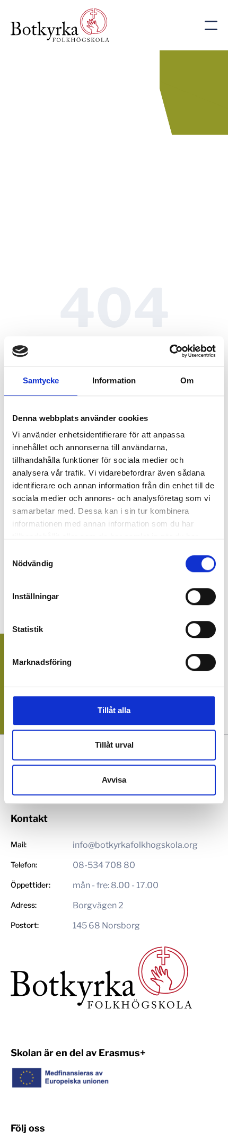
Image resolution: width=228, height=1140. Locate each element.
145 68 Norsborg (106, 925)
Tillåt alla (114, 710)
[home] (103, 25)
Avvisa (114, 779)
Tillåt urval (114, 744)
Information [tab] (114, 380)
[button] (211, 25)
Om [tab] (187, 380)
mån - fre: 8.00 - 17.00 (116, 885)
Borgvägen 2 (98, 905)
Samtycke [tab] (41, 380)
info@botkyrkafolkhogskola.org (135, 845)
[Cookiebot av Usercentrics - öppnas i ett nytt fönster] (169, 351)
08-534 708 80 (104, 865)
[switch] (201, 596)
